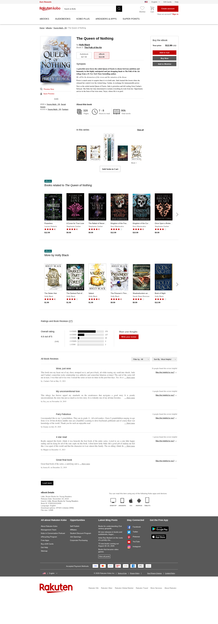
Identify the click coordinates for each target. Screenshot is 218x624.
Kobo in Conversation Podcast (53, 533)
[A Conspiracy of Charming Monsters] (81, 159)
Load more (47, 483)
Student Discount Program (80, 533)
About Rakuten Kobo (49, 526)
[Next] (177, 214)
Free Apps (45, 540)
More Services (156, 588)
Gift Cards (167, 2)
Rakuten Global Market (124, 588)
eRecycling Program (49, 537)
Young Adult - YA (53, 104)
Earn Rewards (45, 2)
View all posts (104, 556)
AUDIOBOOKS (63, 19)
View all (140, 130)
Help (176, 2)
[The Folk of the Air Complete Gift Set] (109, 159)
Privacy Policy (135, 573)
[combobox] (140, 359)
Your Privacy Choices (154, 573)
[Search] (119, 9)
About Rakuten (170, 588)
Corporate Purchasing (79, 540)
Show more (129, 377)
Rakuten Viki (94, 588)
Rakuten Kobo (50, 8)
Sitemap (44, 551)
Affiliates (73, 530)
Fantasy (65, 109)
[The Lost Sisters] (123, 159)
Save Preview (48, 94)
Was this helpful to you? (165, 372)
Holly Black (84, 45)
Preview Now (49, 89)
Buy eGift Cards (47, 544)
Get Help (44, 547)
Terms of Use (122, 573)
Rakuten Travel (142, 588)
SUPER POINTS (131, 19)
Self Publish (74, 526)
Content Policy (170, 573)
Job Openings (75, 537)
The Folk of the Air (93, 47)
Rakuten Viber (106, 588)
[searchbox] (92, 9)
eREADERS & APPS (106, 19)
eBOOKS (45, 19)
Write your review (128, 337)
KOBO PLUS (83, 19)
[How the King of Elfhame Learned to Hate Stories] (95, 159)
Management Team (48, 530)
